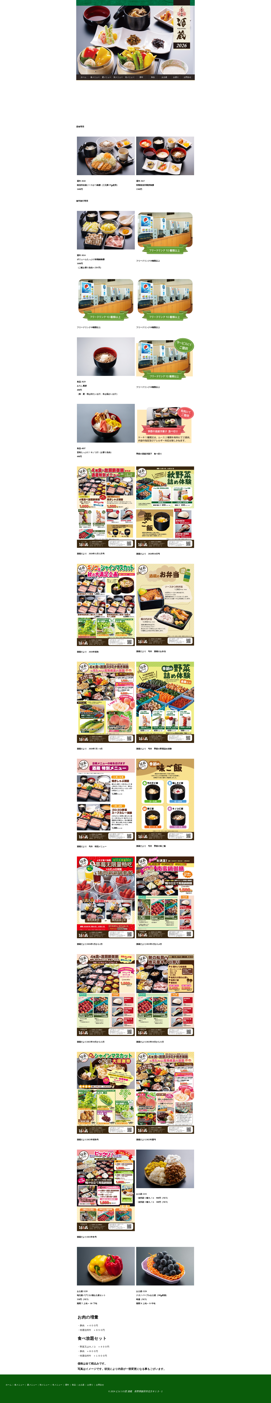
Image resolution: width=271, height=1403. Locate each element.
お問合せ (187, 77)
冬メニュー (129, 77)
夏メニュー (106, 77)
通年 (141, 77)
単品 (153, 77)
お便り (176, 77)
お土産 (164, 77)
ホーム (83, 77)
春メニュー (95, 77)
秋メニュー (118, 77)
